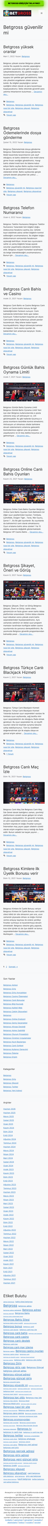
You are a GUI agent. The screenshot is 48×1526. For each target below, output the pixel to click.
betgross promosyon (10, 1416)
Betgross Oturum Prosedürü (15, 1034)
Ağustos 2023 (9, 1185)
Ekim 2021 (8, 1268)
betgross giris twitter (34, 1360)
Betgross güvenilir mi (24, 105)
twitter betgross (38, 1479)
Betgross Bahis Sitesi (16, 1319)
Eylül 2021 (7, 1272)
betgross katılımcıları (37, 1388)
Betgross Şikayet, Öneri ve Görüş (19, 568)
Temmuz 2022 (9, 1234)
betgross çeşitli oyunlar (30, 1463)
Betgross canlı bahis (15, 1333)
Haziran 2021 (9, 1283)
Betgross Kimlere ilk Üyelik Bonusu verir (21, 871)
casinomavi (18, 1520)
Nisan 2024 (8, 1154)
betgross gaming (8, 1360)
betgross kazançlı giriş (25, 1394)
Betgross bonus (12, 1326)
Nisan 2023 (8, 1200)
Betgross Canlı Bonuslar (14, 1000)
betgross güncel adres (14, 1371)
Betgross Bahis (22, 1313)
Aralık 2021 (8, 1260)
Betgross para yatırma (27, 1410)
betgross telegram (9, 1429)
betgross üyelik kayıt (24, 1466)
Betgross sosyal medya (28, 1423)
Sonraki (13, 967)
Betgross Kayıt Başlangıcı (14, 1042)
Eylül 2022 (8, 1226)
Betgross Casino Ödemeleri (15, 996)
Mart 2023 (8, 1203)
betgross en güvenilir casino (11, 1357)
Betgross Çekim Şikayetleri (15, 1011)
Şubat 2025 (8, 1120)
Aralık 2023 (8, 1169)
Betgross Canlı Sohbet (13, 1046)
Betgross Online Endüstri (14, 1019)
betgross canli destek (10, 1330)
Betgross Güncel (35, 1367)
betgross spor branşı (9, 1425)
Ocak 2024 (8, 1166)
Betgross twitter (13, 1435)
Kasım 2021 (8, 1264)
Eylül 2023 (8, 1181)
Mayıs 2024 (8, 1150)
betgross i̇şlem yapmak (10, 1388)
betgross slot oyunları (11, 1423)
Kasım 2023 (8, 1173)
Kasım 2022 (8, 1219)
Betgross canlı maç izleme (18, 1347)
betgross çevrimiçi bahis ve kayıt (12, 1463)
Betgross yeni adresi (27, 1444)
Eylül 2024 (8, 1135)
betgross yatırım (24, 1442)
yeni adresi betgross (11, 1482)
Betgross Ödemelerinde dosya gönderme (22, 133)
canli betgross (34, 1473)
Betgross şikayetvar (32, 191)
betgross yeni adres (10, 1445)
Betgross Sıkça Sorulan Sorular (27, 1425)
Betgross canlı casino (16, 1336)
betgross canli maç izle (28, 1330)
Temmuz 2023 (9, 1188)
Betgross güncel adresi (16, 1374)
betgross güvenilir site (35, 1385)
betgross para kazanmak (10, 1410)
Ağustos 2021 (9, 1275)
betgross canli (28, 1327)
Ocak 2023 (8, 1211)
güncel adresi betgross (10, 1479)
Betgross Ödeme (10, 1053)
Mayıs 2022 (8, 1241)
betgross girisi (19, 1360)
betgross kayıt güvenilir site (23, 1391)
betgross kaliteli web (24, 1388)
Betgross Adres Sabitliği (14, 1030)
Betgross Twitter (10, 1087)
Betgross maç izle (34, 1398)
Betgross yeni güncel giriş (20, 1459)
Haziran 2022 (9, 1237)
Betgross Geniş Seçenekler (15, 1023)
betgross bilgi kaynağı (30, 1323)
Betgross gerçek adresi (18, 1451)
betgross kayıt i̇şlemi (10, 1394)
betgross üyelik (10, 1465)
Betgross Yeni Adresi (12, 1090)
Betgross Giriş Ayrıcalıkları (15, 993)
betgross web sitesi (10, 1439)
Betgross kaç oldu (14, 1397)
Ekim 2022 (8, 1222)
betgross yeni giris (11, 1448)
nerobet (37, 1522)
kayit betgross (24, 1479)
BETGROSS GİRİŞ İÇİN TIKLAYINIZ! (24, 3)
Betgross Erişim (10, 1057)
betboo (21, 1522)
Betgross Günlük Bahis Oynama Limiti (24, 369)
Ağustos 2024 (9, 1139)
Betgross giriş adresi (16, 1455)
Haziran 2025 (9, 1113)
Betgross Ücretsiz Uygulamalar (17, 1038)
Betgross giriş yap (14, 1367)
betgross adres (25, 1306)
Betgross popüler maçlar (33, 1413)
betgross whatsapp (26, 1439)
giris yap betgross (33, 1476)
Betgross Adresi (10, 985)
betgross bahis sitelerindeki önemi (13, 1316)
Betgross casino (9, 1351)
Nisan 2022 (8, 1245)
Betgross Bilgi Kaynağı (13, 1004)
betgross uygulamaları (32, 1436)
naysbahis (38, 1520)
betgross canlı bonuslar (35, 1333)
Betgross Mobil (24, 1401)
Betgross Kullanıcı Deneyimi (15, 1049)
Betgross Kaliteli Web (12, 1008)
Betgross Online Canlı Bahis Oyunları (22, 471)
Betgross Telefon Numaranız (18, 210)
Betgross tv (24, 1428)
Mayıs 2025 (8, 1116)
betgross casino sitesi (11, 1354)
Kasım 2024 (8, 1128)
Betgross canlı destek (16, 1340)
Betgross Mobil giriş (11, 1404)
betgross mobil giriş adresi (28, 1404)
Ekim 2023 (8, 1177)
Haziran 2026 (9, 1109)
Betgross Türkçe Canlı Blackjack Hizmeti (23, 670)
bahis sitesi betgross (23, 1302)
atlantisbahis (12, 1522)
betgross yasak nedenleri (10, 1442)
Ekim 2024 (8, 1132)
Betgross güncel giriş (17, 1378)
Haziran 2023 (9, 1192)
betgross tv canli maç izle (33, 1432)
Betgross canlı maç (10, 1344)
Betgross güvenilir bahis (11, 1382)
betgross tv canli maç (12, 1432)
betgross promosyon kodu (28, 1416)
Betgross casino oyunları (30, 1351)
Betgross (10, 101)
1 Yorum (10, 754)
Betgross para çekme (13, 1413)
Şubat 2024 (8, 1162)
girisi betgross (20, 1476)
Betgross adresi (31, 1309)
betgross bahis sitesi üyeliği (13, 1323)
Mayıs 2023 (8, 1196)
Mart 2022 (8, 1249)
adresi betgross (8, 1302)
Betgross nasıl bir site (16, 1406)
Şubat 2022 (8, 1253)
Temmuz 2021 (9, 1279)
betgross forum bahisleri (27, 1357)
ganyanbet (28, 1520)
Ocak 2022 (8, 1256)
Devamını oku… (10, 177)
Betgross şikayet (22, 108)
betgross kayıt (8, 1391)
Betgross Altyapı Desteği (14, 1027)
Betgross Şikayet (10, 1083)
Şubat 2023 (8, 1207)
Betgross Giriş (9, 989)
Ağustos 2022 (9, 1230)
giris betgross (8, 1476)
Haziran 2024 (9, 1147)
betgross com (24, 1354)
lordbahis (9, 1520)
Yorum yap (11, 115)
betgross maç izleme (10, 1401)
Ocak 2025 (8, 1124)
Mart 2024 (8, 1158)
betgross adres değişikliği (12, 1310)
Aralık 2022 (8, 1215)
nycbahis (29, 1522)
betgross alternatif (8, 1313)
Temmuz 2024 (9, 1143)
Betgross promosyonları (16, 1419)
